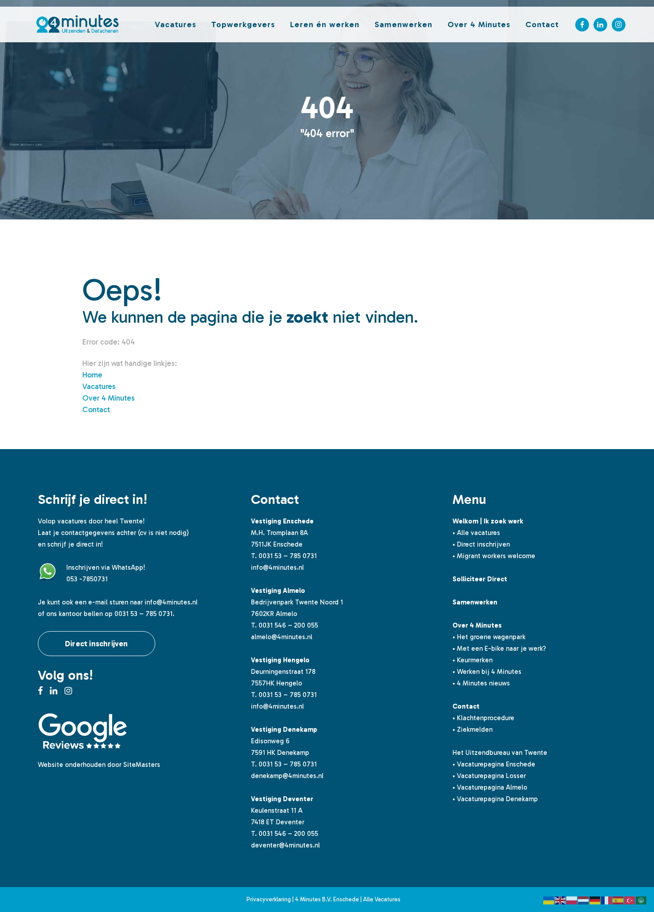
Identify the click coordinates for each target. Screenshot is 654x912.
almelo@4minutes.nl (281, 637)
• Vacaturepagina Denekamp (495, 799)
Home (92, 374)
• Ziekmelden (472, 730)
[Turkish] (630, 899)
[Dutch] (583, 899)
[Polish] (572, 899)
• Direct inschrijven (481, 544)
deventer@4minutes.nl (285, 845)
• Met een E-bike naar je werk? (499, 648)
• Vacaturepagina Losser (489, 776)
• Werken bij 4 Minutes (486, 672)
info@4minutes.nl (171, 602)
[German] (595, 899)
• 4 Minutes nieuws (481, 683)
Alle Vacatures (381, 899)
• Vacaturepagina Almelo (489, 787)
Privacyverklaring (268, 899)
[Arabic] (641, 899)
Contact (96, 409)
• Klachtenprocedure (483, 718)
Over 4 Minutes (108, 397)
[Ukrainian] (549, 899)
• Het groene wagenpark (488, 637)
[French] (607, 899)
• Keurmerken (472, 660)
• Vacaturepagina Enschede (493, 764)
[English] (560, 899)
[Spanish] (618, 899)
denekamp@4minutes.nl (287, 776)
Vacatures (99, 386)
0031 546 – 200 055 (288, 625)
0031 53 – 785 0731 (287, 556)
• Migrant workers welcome (493, 556)
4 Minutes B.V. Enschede (327, 899)
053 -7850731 (87, 579)
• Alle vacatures (476, 533)
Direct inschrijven (96, 643)
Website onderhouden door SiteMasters (99, 765)
